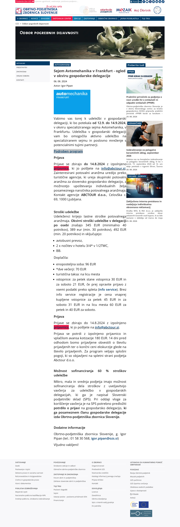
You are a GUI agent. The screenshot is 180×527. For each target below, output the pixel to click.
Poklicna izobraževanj (25, 488)
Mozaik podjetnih (137, 476)
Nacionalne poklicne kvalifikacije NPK (30, 495)
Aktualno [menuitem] (20, 63)
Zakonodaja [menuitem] (21, 71)
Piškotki (135, 494)
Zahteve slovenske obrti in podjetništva (70, 481)
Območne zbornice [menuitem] (107, 18)
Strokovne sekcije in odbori (65, 466)
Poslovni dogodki (60, 489)
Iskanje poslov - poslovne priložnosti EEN (70, 497)
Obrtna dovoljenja (99, 499)
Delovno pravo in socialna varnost (29, 473)
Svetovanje (20, 462)
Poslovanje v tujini (22, 469)
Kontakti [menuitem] (20, 80)
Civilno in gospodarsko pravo (27, 480)
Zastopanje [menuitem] (89, 18)
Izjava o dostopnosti (138, 490)
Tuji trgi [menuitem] (146, 18)
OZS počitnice (135, 480)
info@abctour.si (113, 168)
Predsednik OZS (98, 469)
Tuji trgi (57, 486)
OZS (17, 23)
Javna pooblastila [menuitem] (129, 18)
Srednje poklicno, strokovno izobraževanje (32, 499)
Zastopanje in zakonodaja (66, 474)
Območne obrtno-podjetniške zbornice (69, 469)
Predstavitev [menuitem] (21, 67)
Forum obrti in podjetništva (65, 478)
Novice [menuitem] (34, 18)
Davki (17, 466)
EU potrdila (96, 506)
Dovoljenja (97, 488)
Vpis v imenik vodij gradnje (103, 502)
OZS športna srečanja (139, 483)
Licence (95, 492)
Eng (140, 1)
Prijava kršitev (97, 480)
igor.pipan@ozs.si (104, 438)
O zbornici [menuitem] (22, 18)
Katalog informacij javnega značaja (106, 476)
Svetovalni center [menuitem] (62, 18)
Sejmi (56, 493)
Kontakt (95, 483)
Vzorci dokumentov (23, 483)
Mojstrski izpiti (21, 492)
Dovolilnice (96, 495)
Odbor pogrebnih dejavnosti (35, 23)
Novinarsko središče (100, 473)
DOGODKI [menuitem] (45, 18)
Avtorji (132, 498)
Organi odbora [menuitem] (22, 76)
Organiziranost (98, 466)
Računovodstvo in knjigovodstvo (28, 476)
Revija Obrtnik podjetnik (140, 473)
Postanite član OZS (23, 1)
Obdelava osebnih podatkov (141, 487)
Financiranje (59, 500)
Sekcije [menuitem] (77, 18)
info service (108, 289)
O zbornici (97, 462)
